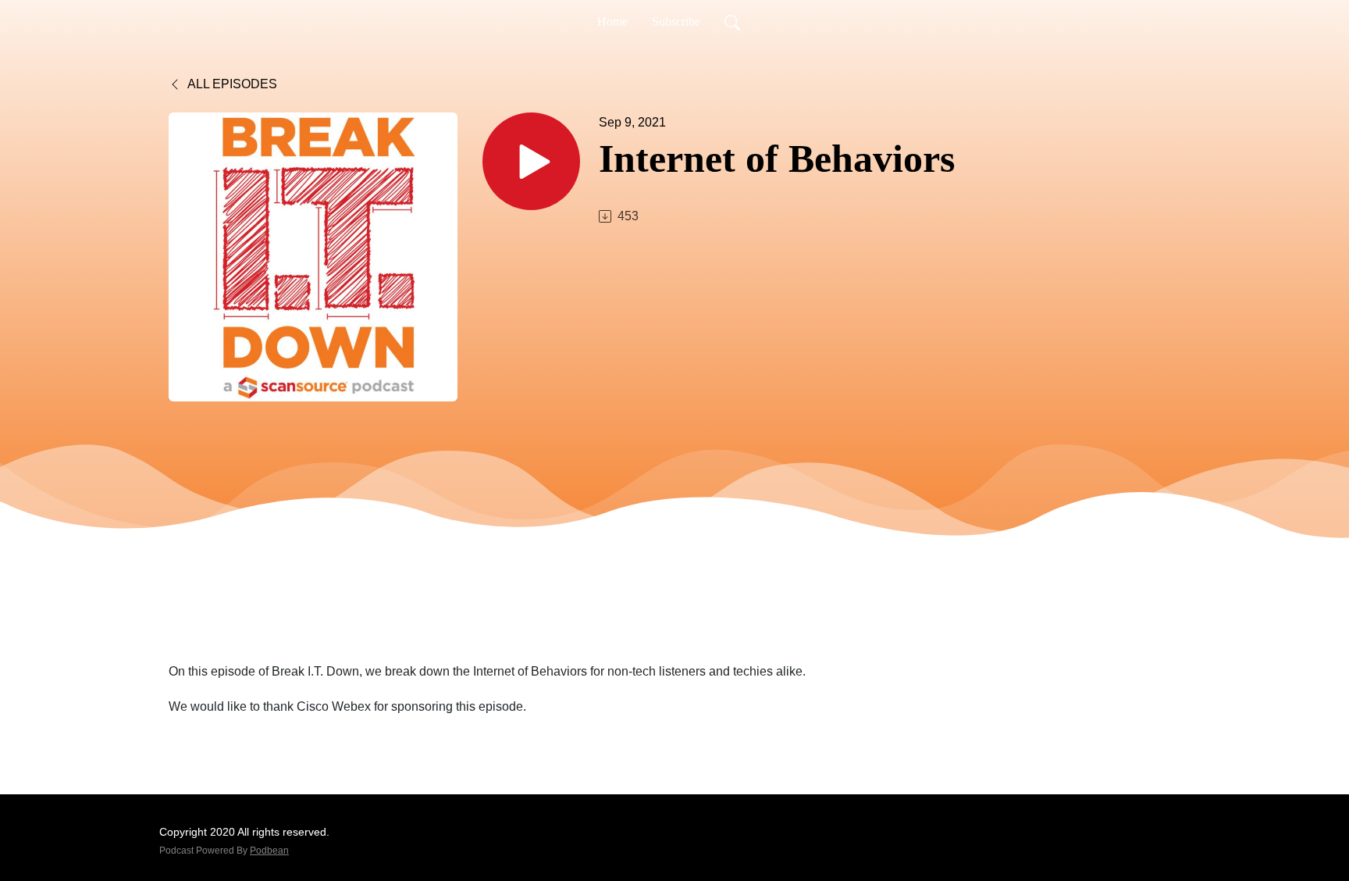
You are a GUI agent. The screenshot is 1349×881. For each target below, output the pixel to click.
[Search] (732, 21)
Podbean (269, 850)
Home (612, 21)
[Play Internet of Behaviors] (531, 161)
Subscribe (676, 21)
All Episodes (231, 84)
